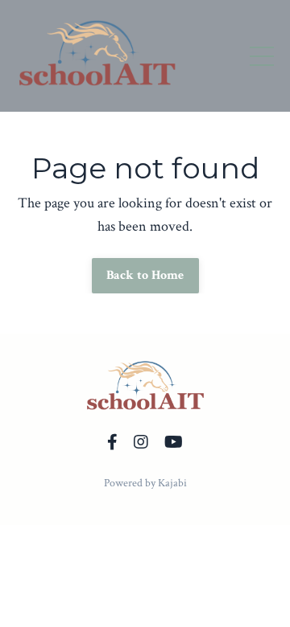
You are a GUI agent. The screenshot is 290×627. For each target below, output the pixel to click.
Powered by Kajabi (145, 483)
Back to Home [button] (145, 275)
